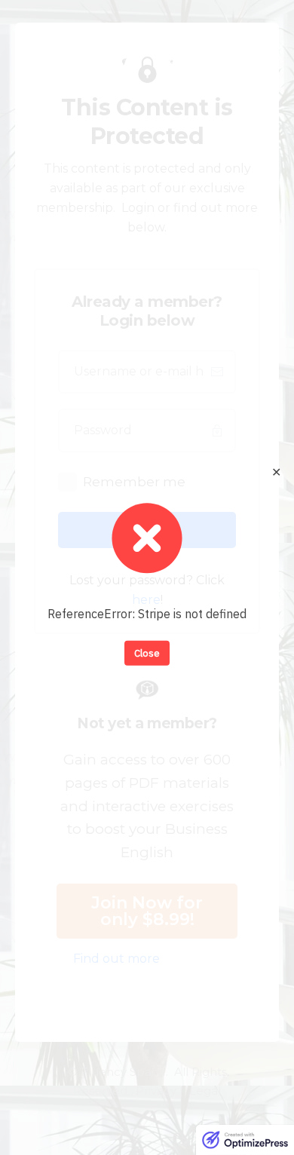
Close (147, 652)
